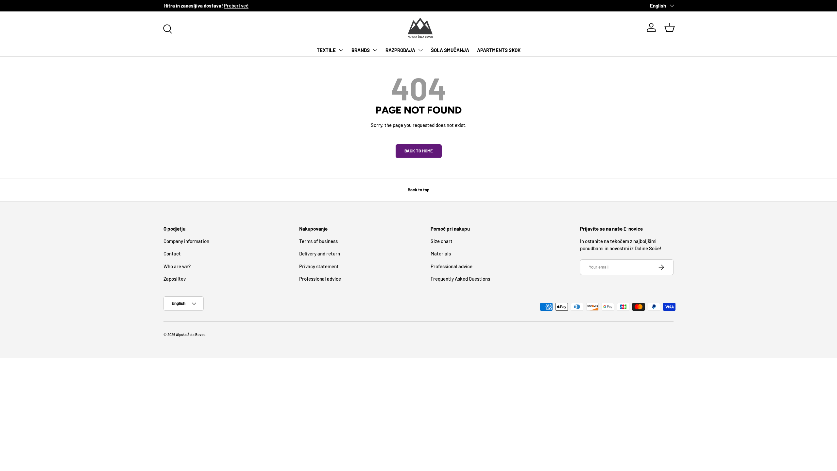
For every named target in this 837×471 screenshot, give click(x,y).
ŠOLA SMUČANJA (450, 50)
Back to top (418, 189)
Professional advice (320, 279)
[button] (669, 27)
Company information (186, 241)
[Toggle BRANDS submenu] (375, 50)
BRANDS (360, 50)
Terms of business (318, 241)
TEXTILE (326, 50)
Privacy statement (319, 266)
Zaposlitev (174, 279)
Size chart (442, 241)
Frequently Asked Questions (460, 279)
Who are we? (177, 266)
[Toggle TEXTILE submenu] (341, 50)
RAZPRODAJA (400, 50)
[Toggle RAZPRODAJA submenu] (420, 50)
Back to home (418, 150)
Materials (441, 253)
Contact (172, 253)
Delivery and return (319, 253)
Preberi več (235, 6)
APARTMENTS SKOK (499, 50)
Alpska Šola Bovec (190, 334)
